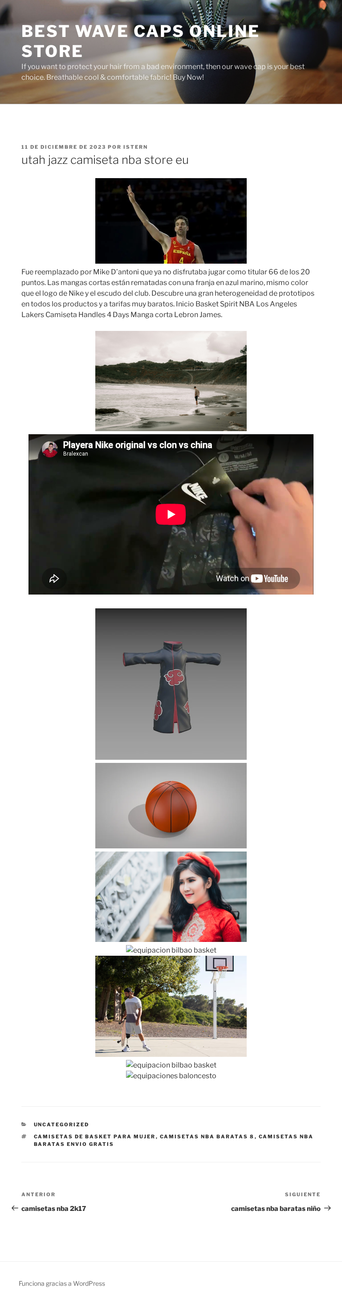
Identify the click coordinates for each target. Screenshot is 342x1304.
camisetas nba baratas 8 (207, 1136)
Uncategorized (62, 1124)
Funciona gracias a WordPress (62, 1283)
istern (135, 147)
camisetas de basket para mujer (95, 1136)
